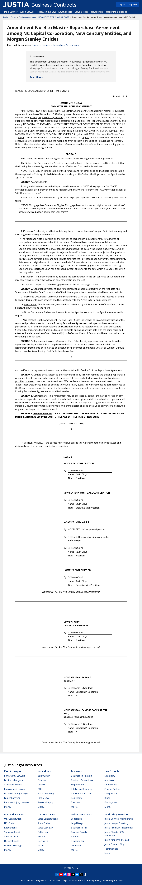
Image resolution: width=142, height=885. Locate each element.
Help (64, 880)
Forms (13, 17)
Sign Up (133, 4)
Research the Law (46, 12)
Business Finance (41, 45)
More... (7, 806)
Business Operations (82, 780)
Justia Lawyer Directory (116, 823)
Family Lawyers (12, 797)
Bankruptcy (44, 775)
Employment (77, 784)
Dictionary (109, 775)
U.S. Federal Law (14, 814)
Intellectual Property (81, 789)
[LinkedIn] (57, 874)
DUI (40, 789)
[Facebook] (65, 874)
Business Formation (81, 775)
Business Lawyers (13, 780)
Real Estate (77, 797)
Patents (75, 836)
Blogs (107, 797)
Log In (122, 4)
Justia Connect (26, 880)
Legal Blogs (77, 823)
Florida (41, 836)
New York (43, 841)
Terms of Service (77, 880)
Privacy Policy (94, 880)
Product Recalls (79, 832)
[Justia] (16, 4)
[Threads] (73, 874)
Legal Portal (42, 880)
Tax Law (75, 802)
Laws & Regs (81, 12)
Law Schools (65, 12)
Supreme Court (12, 832)
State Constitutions (48, 818)
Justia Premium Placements (118, 827)
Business (76, 771)
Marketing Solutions (116, 12)
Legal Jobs (76, 818)
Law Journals (111, 793)
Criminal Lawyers (13, 784)
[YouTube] (61, 874)
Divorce (41, 784)
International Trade (81, 793)
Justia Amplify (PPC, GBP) (117, 839)
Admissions (110, 780)
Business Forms (79, 827)
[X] (81, 874)
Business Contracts (27, 17)
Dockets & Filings (13, 845)
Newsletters (97, 12)
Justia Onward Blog (114, 844)
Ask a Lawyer (27, 12)
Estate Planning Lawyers (17, 793)
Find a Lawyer (10, 12)
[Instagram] (69, 874)
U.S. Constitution (12, 818)
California (43, 832)
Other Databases (81, 814)
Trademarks (77, 841)
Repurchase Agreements (66, 45)
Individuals (44, 771)
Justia (5, 17)
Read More (36, 77)
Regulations (10, 827)
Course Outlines (112, 789)
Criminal (42, 780)
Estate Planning (46, 793)
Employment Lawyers (15, 789)
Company (55, 880)
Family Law (43, 797)
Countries (76, 845)
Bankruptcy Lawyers (14, 775)
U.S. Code (9, 823)
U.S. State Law (46, 814)
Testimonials (111, 848)
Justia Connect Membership (118, 818)
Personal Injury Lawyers (16, 802)
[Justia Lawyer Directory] (85, 874)
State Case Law (45, 827)
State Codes (44, 823)
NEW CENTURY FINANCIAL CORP (53, 17)
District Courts (11, 841)
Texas (41, 845)
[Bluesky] (77, 874)
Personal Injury (46, 802)
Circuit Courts (11, 836)
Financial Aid (110, 784)
